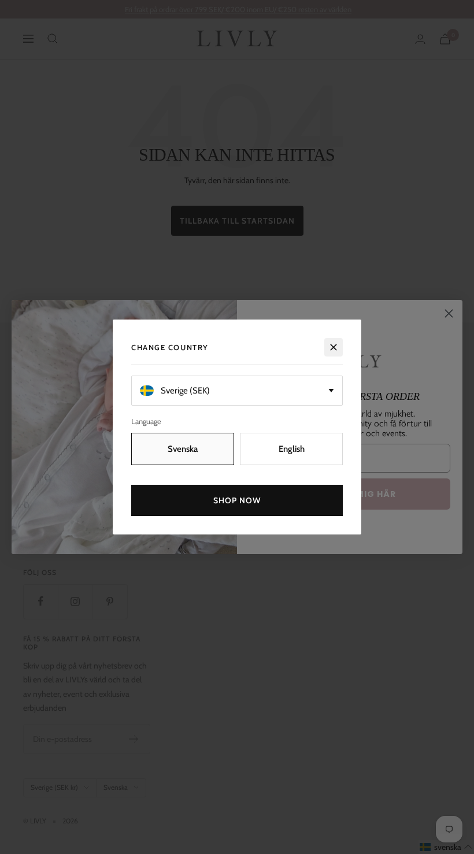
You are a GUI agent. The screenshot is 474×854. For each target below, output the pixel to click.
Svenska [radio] (183, 449)
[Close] (333, 347)
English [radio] (292, 449)
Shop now (237, 500)
